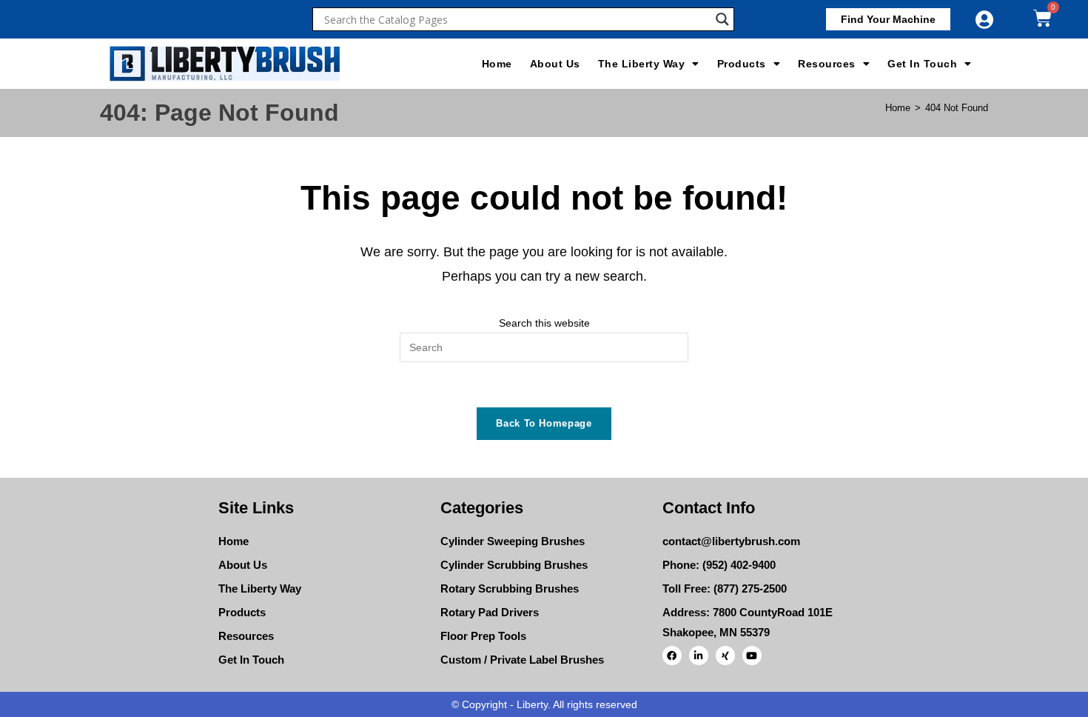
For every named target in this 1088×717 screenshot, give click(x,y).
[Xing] (725, 655)
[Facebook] (672, 655)
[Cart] (1042, 18)
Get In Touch (922, 64)
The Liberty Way (641, 64)
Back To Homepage (543, 423)
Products (741, 64)
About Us (555, 64)
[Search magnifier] (722, 19)
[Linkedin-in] (698, 655)
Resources (827, 64)
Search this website (544, 323)
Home (497, 64)
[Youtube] (752, 655)
